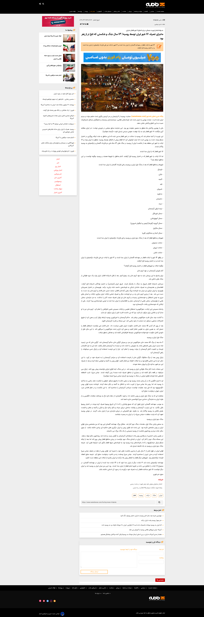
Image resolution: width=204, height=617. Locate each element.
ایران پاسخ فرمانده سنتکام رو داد (52, 46)
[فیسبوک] (82, 24)
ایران (160, 495)
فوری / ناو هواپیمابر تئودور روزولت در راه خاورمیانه (58, 151)
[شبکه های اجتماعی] (40, 4)
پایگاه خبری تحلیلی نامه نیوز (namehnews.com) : (147, 116)
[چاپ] (85, 24)
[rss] (55, 601)
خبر (58, 162)
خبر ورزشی (58, 174)
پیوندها (80, 11)
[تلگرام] (80, 24)
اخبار (58, 159)
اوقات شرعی (72, 11)
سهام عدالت (58, 188)
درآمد (147, 495)
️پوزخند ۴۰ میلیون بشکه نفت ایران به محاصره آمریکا (57, 105)
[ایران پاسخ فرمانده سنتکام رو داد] (69, 48)
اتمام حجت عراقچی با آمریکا (53, 75)
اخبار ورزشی (58, 170)
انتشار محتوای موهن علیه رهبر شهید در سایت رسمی (146, 484)
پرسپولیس (58, 181)
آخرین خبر (58, 177)
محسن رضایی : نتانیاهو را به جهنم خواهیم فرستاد (58, 99)
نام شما (161, 549)
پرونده (86, 11)
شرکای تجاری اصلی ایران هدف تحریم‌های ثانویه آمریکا (58, 117)
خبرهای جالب (107, 11)
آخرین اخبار (58, 192)
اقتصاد (146, 11)
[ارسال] (87, 24)
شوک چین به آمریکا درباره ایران (52, 36)
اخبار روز (58, 166)
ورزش (130, 11)
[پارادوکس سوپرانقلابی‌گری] (69, 68)
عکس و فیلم (117, 11)
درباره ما (98, 593)
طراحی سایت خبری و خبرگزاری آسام (49, 614)
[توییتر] (83, 24)
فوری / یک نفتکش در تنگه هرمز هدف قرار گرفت (58, 110)
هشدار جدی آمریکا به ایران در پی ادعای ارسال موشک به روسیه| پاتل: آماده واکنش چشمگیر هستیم (131, 534)
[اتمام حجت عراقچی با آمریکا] (69, 78)
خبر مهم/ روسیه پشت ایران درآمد (151, 520)
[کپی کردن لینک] (159, 502)
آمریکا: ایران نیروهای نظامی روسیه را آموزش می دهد (145, 530)
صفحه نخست (160, 11)
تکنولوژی (99, 11)
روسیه (141, 495)
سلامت (124, 11)
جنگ (154, 495)
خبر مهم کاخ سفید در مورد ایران (64, 93)
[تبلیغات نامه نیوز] (122, 57)
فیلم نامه (92, 11)
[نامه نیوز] (155, 5)
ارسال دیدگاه (94, 572)
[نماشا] (44, 600)
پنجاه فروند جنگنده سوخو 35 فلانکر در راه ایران (147, 488)
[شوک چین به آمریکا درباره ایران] (69, 38)
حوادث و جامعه (138, 11)
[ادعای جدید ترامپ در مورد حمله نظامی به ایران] (69, 58)
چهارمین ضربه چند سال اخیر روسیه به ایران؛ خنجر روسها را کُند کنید (141, 516)
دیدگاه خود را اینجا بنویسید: (128, 549)
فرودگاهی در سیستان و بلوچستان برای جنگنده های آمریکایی (57, 144)
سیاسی (152, 11)
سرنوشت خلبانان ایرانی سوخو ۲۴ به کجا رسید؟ (59, 124)
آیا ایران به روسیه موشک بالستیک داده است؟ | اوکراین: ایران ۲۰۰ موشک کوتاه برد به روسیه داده (132, 525)
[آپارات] (40, 601)
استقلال (58, 185)
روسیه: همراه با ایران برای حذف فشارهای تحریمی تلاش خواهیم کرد (58, 130)
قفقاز (134, 495)
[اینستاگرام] (51, 601)
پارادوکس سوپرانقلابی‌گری (54, 65)
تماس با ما (106, 593)
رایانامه (161, 558)
